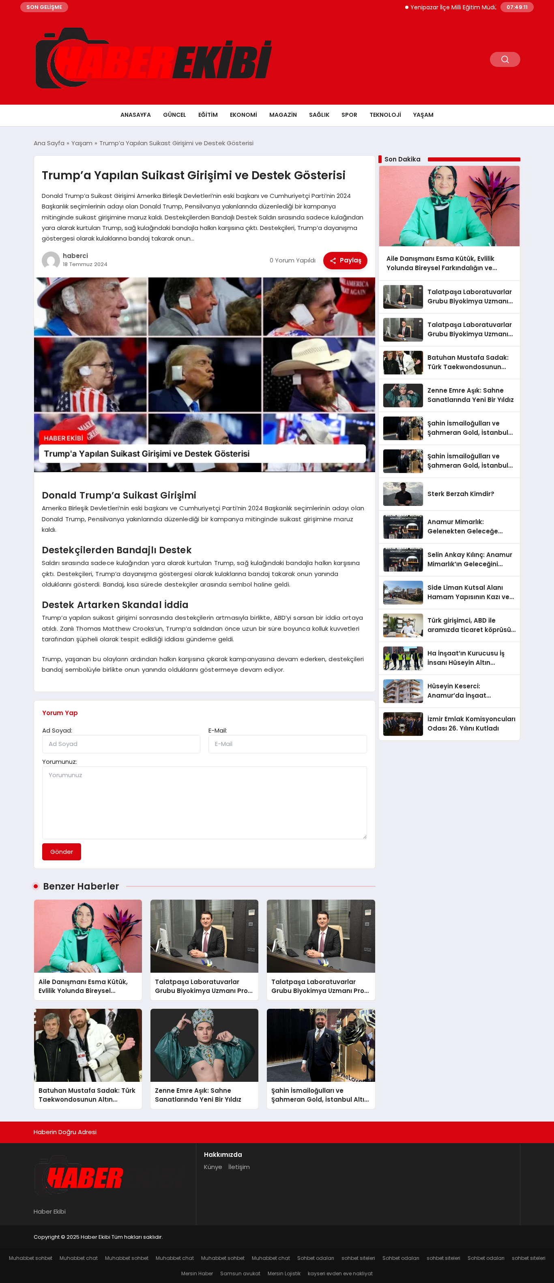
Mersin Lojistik (284, 1273)
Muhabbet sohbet (30, 1258)
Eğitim (208, 115)
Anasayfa (135, 115)
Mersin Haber (197, 1273)
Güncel (174, 115)
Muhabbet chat (79, 1258)
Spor (349, 115)
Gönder (61, 851)
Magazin (283, 115)
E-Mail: (217, 730)
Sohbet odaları (315, 1258)
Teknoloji (385, 115)
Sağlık (319, 115)
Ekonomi (243, 115)
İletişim (239, 1167)
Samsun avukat (240, 1273)
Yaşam (423, 115)
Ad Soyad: (57, 730)
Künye (213, 1167)
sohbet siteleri (358, 1258)
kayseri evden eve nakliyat (340, 1273)
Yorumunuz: (59, 761)
